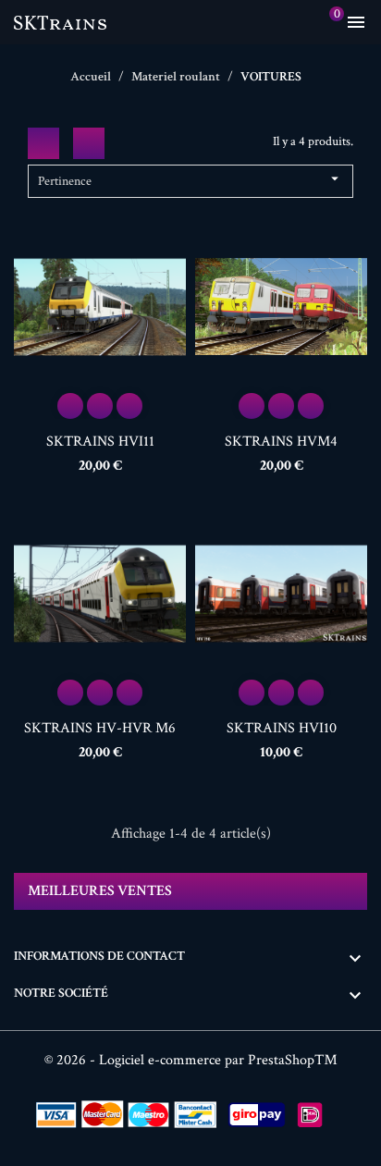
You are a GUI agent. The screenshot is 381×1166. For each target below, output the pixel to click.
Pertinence (190, 180)
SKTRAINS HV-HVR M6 (100, 728)
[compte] (297, 22)
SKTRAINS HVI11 (100, 441)
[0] (324, 22)
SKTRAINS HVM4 (281, 441)
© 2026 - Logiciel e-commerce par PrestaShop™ (191, 1060)
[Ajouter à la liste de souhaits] (100, 406)
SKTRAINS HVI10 (282, 728)
